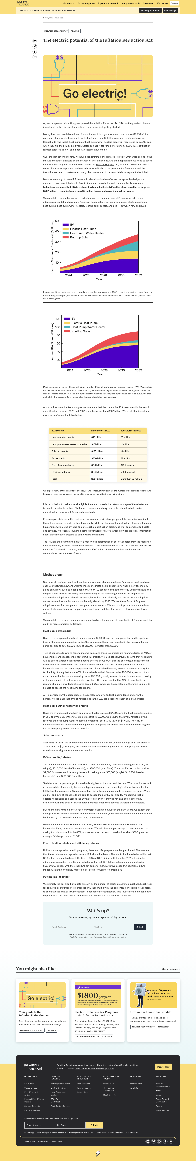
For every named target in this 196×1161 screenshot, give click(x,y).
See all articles (169, 969)
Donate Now (163, 1066)
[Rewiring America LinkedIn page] (148, 1141)
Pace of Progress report (122, 198)
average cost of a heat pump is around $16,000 (79, 638)
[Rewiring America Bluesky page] (154, 1141)
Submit (140, 927)
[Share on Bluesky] (35, 46)
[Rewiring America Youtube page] (172, 1141)
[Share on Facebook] (35, 52)
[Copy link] (35, 57)
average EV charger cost (56, 836)
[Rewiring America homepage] (22, 3)
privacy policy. (133, 1132)
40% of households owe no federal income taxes (69, 652)
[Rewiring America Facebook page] (166, 1141)
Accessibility (57, 1141)
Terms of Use (29, 1141)
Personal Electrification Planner (122, 522)
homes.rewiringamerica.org (96, 530)
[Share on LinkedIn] (35, 41)
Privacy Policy (43, 1141)
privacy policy (120, 937)
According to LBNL (53, 742)
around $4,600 (110, 712)
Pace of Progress (105, 164)
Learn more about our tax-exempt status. (94, 1068)
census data (52, 787)
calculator (95, 519)
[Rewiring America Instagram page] (160, 1141)
